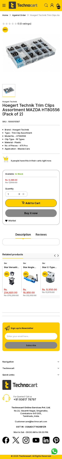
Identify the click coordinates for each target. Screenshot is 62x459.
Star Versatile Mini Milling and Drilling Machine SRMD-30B (11, 267)
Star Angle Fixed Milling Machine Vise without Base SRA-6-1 (30, 267)
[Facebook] (5, 440)
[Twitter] (15, 440)
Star (5, 263)
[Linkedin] (46, 440)
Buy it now (31, 213)
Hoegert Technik (9, 102)
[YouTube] (36, 440)
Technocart (25, 456)
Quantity (9, 188)
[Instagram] (26, 440)
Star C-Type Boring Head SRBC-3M (48, 267)
